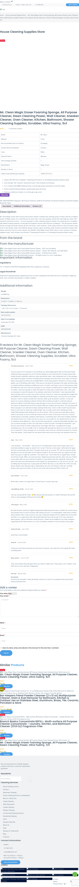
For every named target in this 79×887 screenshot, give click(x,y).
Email (2, 635)
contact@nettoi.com (10, 852)
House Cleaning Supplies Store (16, 15)
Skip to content (5, 2)
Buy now (5, 195)
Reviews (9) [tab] (37, 206)
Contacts (6, 837)
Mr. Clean (8, 203)
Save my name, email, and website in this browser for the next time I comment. (30, 648)
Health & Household (43, 201)
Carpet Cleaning (8, 801)
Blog (4, 834)
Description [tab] (7, 206)
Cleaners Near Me (9, 822)
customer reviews (15, 129)
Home (2, 15)
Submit (6, 653)
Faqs (4, 828)
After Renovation (9, 804)
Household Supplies (71, 201)
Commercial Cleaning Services (13, 813)
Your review (4, 596)
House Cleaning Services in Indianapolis (16, 795)
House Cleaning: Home (11, 786)
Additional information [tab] (22, 206)
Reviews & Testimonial (10, 831)
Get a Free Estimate (10, 862)
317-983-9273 (39, 5)
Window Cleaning (9, 810)
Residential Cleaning (10, 816)
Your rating (4, 593)
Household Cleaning (57, 201)
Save (3, 40)
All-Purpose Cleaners (29, 201)
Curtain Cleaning (8, 807)
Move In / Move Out (9, 798)
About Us (6, 825)
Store (5, 819)
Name (2, 623)
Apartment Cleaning (9, 792)
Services (6, 789)
